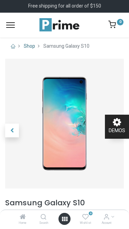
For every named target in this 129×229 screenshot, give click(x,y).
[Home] (23, 217)
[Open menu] (64, 219)
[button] (12, 130)
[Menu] (10, 25)
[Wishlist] (85, 217)
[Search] (43, 217)
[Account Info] (106, 217)
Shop (29, 46)
